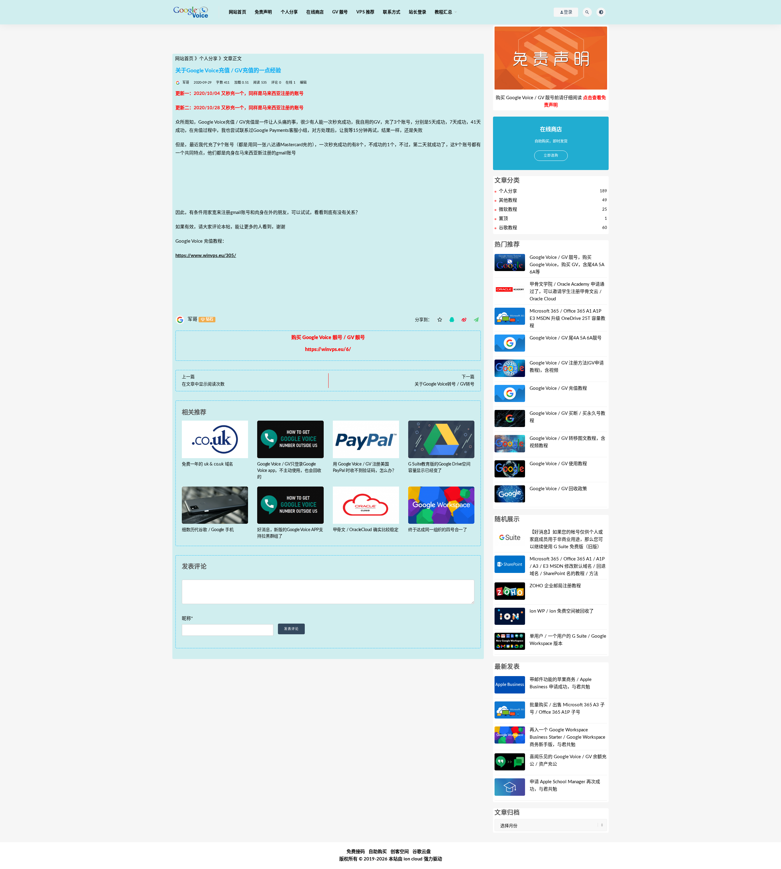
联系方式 (391, 12)
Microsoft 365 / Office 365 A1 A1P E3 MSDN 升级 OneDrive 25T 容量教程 (567, 318)
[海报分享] (476, 319)
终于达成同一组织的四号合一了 (437, 530)
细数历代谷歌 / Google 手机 (207, 530)
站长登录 (417, 12)
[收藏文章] (439, 319)
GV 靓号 (340, 12)
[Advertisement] (328, 40)
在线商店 (315, 12)
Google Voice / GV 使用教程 (558, 464)
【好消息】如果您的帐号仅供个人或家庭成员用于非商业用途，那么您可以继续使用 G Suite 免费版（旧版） (566, 539)
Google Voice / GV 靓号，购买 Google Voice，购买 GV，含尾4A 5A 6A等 (567, 264)
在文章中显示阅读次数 (203, 384)
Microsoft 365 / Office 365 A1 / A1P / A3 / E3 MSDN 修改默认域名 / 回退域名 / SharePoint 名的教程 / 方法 (568, 566)
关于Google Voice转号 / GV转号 (444, 384)
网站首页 (237, 12)
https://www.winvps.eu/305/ (205, 255)
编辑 (303, 82)
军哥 (192, 319)
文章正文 (232, 58)
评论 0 (276, 82)
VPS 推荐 (365, 12)
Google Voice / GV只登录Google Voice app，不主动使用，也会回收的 (289, 470)
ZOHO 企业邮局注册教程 (555, 586)
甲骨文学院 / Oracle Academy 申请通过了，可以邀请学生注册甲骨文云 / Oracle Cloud (567, 291)
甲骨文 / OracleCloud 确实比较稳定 (365, 530)
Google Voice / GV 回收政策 (558, 489)
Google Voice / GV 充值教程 (558, 388)
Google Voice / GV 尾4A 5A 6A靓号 (566, 338)
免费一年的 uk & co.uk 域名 (207, 464)
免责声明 (263, 12)
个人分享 (289, 12)
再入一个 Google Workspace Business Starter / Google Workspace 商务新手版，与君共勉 (567, 737)
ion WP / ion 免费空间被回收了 (562, 611)
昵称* (187, 618)
